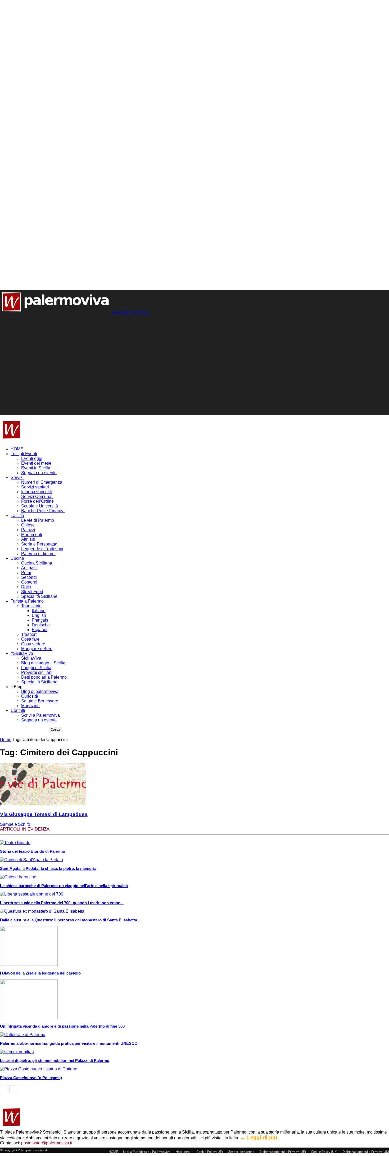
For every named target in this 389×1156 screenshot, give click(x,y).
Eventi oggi (31, 458)
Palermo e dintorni (38, 553)
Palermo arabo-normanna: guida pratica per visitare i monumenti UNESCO (69, 1043)
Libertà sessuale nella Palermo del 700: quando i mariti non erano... (62, 903)
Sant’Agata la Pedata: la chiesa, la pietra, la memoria (48, 868)
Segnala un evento (39, 472)
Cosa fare (30, 639)
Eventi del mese (36, 463)
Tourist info (31, 606)
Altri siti (28, 539)
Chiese (28, 525)
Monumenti (31, 534)
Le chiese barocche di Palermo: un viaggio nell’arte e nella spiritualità (64, 885)
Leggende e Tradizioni (42, 549)
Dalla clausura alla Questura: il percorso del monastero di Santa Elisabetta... (70, 920)
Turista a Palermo (27, 601)
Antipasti (29, 568)
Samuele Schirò (15, 824)
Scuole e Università (39, 506)
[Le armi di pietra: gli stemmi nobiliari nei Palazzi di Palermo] (17, 1052)
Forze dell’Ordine (37, 501)
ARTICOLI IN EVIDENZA (24, 829)
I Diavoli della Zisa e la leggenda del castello (40, 973)
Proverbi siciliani (36, 672)
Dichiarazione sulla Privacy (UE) (282, 1151)
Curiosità (29, 696)
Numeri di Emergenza (41, 482)
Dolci (26, 587)
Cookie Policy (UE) (209, 1151)
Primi (26, 572)
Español (39, 629)
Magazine (30, 705)
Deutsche (41, 625)
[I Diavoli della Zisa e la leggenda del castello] (29, 964)
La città (17, 515)
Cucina (17, 558)
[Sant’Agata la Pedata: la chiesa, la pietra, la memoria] (31, 859)
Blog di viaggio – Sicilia (43, 663)
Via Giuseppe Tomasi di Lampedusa (44, 814)
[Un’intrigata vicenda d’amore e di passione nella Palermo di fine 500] (29, 1017)
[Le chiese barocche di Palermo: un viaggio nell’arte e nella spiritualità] (18, 877)
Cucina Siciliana (36, 563)
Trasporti (29, 634)
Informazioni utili (36, 492)
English (39, 615)
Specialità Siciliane (39, 596)
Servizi (17, 477)
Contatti (18, 710)
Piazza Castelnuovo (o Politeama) (31, 1077)
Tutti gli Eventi (24, 453)
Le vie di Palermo (37, 520)
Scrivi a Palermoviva (40, 715)
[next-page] (13, 1088)
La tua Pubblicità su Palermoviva (146, 1151)
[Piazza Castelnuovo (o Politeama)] (38, 1069)
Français (40, 620)
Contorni (29, 582)
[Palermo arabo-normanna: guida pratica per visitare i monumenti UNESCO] (22, 1034)
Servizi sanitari (35, 487)
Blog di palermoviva (39, 691)
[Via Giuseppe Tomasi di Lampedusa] (43, 804)
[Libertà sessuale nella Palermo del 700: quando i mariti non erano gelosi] (31, 894)
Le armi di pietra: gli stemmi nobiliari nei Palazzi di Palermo (54, 1060)
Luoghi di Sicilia (36, 667)
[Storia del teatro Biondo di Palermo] (15, 842)
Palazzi (28, 530)
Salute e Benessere (39, 701)
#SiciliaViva (22, 653)
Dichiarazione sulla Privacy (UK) (365, 1151)
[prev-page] (3, 1088)
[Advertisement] (96, 326)
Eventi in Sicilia (35, 468)
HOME (17, 449)
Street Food (32, 591)
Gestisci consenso (241, 1151)
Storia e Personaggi (39, 544)
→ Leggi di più (258, 1137)
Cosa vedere (33, 644)
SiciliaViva (31, 658)
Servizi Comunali (37, 496)
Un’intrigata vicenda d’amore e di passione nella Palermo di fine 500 (62, 1026)
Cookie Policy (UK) (324, 1151)
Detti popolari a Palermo (44, 677)
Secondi (29, 577)
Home (5, 739)
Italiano (39, 610)
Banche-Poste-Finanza (43, 511)
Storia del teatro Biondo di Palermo (32, 851)
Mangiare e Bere (36, 648)
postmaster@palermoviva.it (46, 1143)
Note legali (183, 1151)
